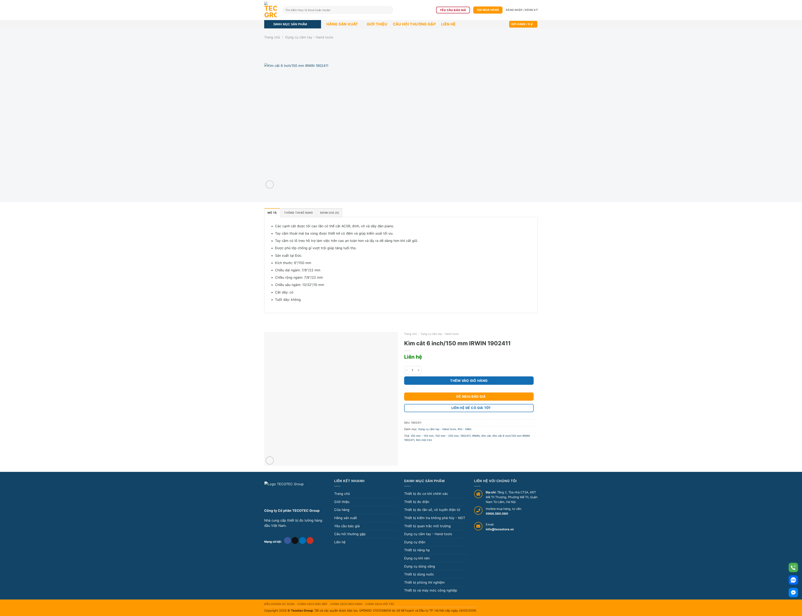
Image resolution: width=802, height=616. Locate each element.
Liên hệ (448, 24)
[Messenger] (793, 592)
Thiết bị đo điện (416, 502)
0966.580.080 (497, 513)
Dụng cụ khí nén (417, 558)
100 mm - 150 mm (422, 435)
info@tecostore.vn (500, 529)
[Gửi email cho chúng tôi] (295, 540)
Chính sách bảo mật (312, 604)
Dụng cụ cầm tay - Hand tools (309, 37)
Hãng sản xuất (342, 24)
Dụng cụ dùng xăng (419, 566)
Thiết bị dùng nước (419, 574)
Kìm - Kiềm (464, 429)
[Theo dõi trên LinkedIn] (302, 540)
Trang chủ (272, 37)
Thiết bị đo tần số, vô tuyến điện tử (432, 510)
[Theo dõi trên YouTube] (310, 540)
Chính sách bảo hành (346, 604)
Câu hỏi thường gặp (414, 24)
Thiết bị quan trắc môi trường (427, 526)
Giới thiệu (377, 24)
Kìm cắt (486, 435)
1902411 (465, 435)
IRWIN (476, 435)
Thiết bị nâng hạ (417, 550)
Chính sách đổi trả (379, 604)
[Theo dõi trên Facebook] (287, 540)
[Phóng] (270, 184)
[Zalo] (793, 580)
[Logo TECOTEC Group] (284, 493)
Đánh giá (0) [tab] (329, 212)
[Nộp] (389, 10)
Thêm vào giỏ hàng (468, 380)
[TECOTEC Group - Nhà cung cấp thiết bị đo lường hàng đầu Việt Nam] (270, 10)
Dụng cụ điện (414, 542)
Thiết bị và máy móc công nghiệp (430, 590)
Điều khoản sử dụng (279, 604)
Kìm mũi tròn (424, 440)
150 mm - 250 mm (447, 435)
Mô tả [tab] (272, 212)
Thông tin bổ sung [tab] (298, 212)
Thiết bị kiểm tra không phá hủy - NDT (434, 518)
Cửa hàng (341, 510)
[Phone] (793, 567)
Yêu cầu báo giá (347, 526)
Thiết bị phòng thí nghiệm (424, 582)
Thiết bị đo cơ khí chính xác (426, 494)
